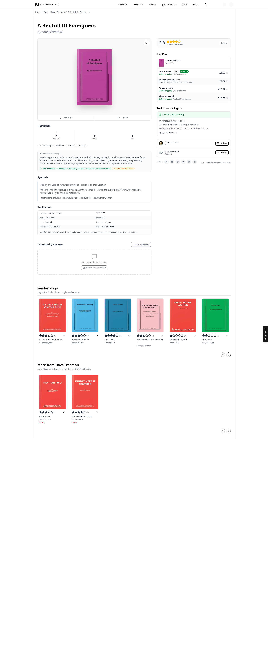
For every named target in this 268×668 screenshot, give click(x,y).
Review (224, 43)
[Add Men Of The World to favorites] (194, 335)
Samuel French (55, 213)
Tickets (184, 4)
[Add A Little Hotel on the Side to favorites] (64, 335)
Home (38, 12)
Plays (46, 12)
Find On (125, 118)
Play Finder (123, 4)
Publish (152, 4)
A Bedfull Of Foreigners (79, 12)
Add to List (68, 118)
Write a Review (143, 244)
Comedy (82, 145)
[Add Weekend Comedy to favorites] (96, 335)
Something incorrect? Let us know (218, 163)
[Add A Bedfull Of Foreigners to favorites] (146, 42)
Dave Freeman (58, 12)
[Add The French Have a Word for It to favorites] (162, 335)
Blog (195, 4)
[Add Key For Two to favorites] (64, 412)
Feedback (265, 335)
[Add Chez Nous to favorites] (129, 335)
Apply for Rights (166, 132)
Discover (137, 4)
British (72, 145)
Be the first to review (96, 267)
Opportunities (167, 4)
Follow (224, 143)
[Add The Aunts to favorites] (227, 335)
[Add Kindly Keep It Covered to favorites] (96, 412)
